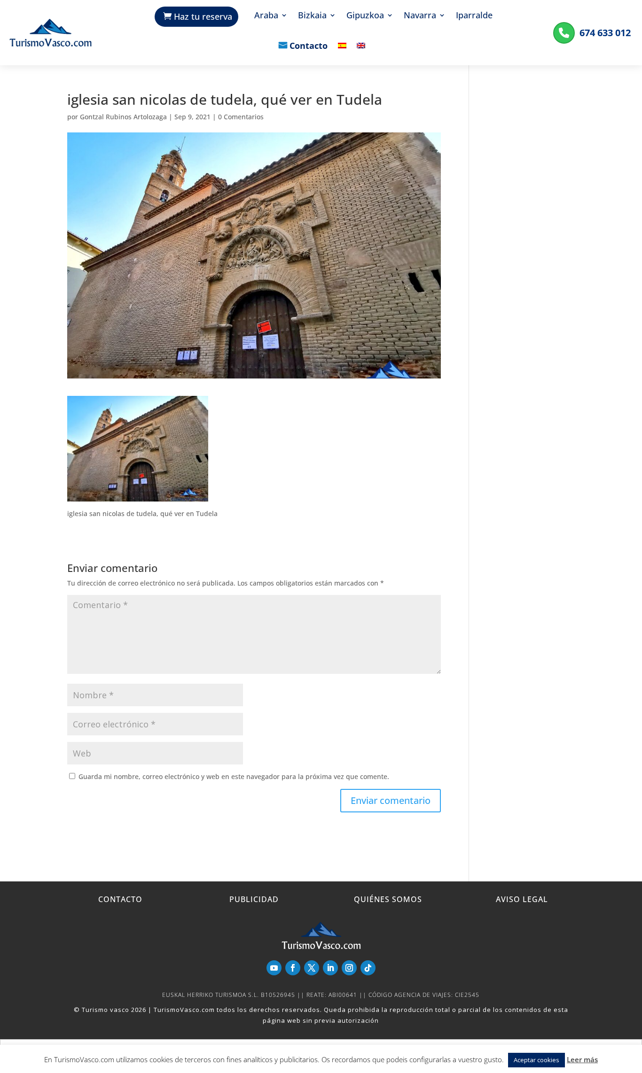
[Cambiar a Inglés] (361, 52)
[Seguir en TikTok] (368, 967)
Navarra (420, 16)
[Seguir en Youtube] (274, 967)
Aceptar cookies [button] (536, 1060)
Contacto (309, 46)
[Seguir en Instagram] (349, 967)
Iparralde (474, 16)
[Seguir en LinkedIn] (330, 967)
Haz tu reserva (203, 16)
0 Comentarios (241, 116)
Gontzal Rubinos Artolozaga (123, 116)
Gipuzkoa (365, 16)
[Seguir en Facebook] (292, 967)
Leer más (582, 1059)
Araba (266, 16)
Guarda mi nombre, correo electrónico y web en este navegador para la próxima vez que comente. (233, 776)
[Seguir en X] (311, 967)
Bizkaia (312, 16)
